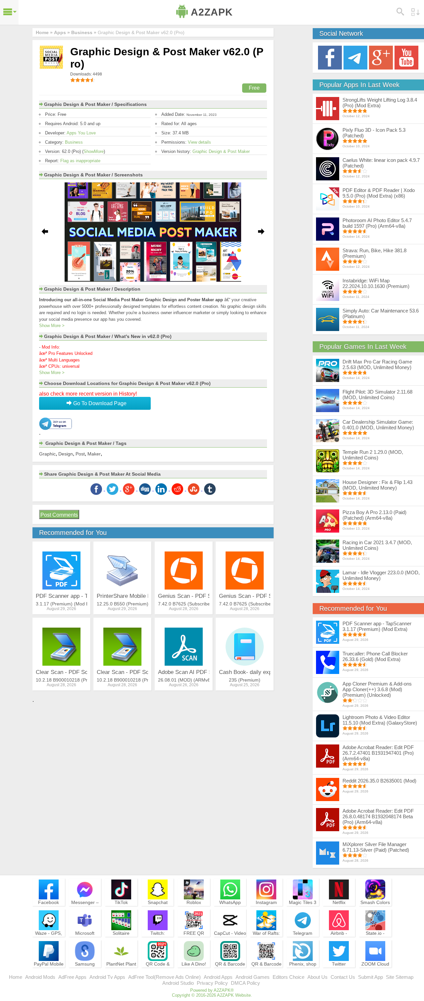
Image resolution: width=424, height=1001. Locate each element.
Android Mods (40, 977)
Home (15, 977)
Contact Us (343, 977)
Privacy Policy (212, 983)
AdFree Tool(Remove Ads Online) (164, 977)
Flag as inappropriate (80, 160)
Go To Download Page (99, 403)
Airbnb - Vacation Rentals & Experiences (339, 942)
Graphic (47, 453)
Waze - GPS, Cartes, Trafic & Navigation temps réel (48, 942)
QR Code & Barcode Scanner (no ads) (158, 972)
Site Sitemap (399, 977)
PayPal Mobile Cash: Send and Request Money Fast (49, 972)
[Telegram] (355, 57)
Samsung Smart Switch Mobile (85, 969)
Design (65, 453)
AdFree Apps (72, 977)
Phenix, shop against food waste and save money (302, 972)
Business (74, 142)
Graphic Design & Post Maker (221, 151)
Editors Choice (288, 977)
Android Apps (218, 977)
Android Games (253, 977)
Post (80, 453)
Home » (44, 32)
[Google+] (381, 57)
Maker (94, 453)
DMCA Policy (245, 983)
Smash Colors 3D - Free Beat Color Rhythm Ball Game (375, 911)
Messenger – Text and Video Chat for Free (84, 908)
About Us (317, 977)
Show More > (52, 325)
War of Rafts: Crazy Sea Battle (266, 939)
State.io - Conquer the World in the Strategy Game (375, 942)
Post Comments (59, 515)
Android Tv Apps (107, 977)
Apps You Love (81, 132)
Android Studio (178, 983)
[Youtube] (406, 57)
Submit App (370, 977)
